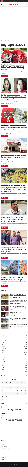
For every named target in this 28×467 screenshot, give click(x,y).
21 (25, 390)
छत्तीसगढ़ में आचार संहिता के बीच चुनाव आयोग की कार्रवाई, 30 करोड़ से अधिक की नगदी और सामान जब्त (14, 128)
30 (6, 396)
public (3, 337)
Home (3, 40)
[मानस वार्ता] (14, 4)
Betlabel (3, 335)
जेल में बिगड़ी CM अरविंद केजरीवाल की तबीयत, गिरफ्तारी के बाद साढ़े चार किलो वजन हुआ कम (13, 250)
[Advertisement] (14, 25)
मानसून (3, 359)
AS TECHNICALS (14, 464)
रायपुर (3, 365)
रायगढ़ (3, 363)
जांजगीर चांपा (4, 348)
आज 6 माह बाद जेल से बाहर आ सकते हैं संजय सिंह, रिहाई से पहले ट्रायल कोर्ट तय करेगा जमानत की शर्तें (13, 220)
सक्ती (3, 371)
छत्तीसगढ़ (3, 346)
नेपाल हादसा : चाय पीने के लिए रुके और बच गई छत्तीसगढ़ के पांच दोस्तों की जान (18, 319)
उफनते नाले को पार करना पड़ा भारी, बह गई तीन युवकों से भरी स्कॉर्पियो (18, 325)
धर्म (2, 354)
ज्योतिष (3, 350)
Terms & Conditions (6, 448)
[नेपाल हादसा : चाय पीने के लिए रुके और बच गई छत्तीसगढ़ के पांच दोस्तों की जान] (4, 320)
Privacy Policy (5, 446)
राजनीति (3, 361)
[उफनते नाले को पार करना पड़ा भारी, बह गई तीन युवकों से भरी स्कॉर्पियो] (4, 326)
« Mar (2, 399)
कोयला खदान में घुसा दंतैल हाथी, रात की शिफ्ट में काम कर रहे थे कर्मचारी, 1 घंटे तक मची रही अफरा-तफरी (18, 302)
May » (5, 399)
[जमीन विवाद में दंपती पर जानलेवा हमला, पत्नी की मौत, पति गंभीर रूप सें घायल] (4, 308)
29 (2, 396)
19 (17, 390)
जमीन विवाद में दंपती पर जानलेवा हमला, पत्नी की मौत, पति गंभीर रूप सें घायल (18, 308)
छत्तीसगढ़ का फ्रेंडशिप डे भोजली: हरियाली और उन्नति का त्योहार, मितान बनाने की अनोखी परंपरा (18, 296)
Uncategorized (5, 340)
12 (17, 387)
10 (10, 387)
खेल (2, 344)
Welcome (4, 459)
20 (21, 390)
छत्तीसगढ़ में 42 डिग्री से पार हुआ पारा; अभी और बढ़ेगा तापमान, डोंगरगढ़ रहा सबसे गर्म (12, 68)
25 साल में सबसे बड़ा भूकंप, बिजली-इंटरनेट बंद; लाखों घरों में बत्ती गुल (12, 279)
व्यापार (3, 369)
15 (2, 390)
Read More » (4, 75)
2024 (6, 40)
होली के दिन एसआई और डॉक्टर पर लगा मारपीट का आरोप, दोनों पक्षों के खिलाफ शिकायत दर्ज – (13, 158)
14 (25, 387)
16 (6, 390)
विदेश (3, 367)
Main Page (4, 457)
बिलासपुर (3, 357)
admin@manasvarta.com (6, 64)
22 (2, 393)
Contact (3, 450)
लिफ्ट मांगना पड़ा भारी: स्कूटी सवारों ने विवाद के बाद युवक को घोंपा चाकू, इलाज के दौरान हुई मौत (18, 314)
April (9, 40)
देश (2, 352)
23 (6, 393)
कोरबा (3, 342)
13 (21, 387)
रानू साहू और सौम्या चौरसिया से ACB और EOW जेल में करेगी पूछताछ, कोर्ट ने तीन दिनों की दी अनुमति (13, 98)
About (3, 444)
